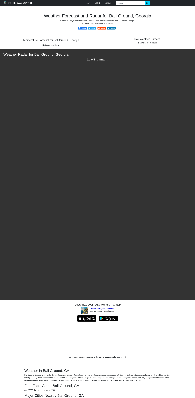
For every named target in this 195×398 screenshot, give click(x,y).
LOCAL (97, 3)
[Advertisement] (97, 339)
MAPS (88, 3)
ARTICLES (108, 3)
